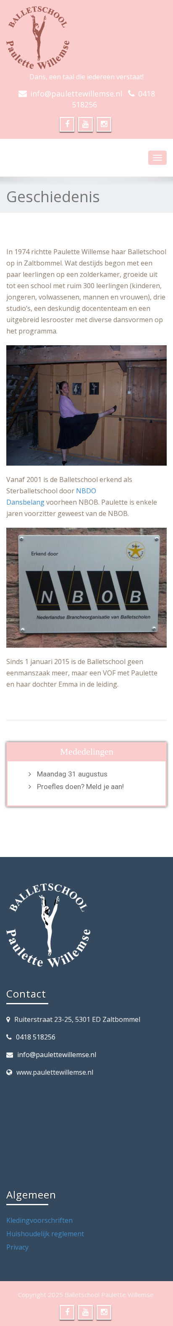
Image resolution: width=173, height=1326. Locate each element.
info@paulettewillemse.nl (76, 94)
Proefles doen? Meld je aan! (80, 786)
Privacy (17, 1247)
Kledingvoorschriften (39, 1220)
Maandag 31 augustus (72, 774)
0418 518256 (35, 1037)
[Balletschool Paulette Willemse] (86, 37)
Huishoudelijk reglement (45, 1233)
